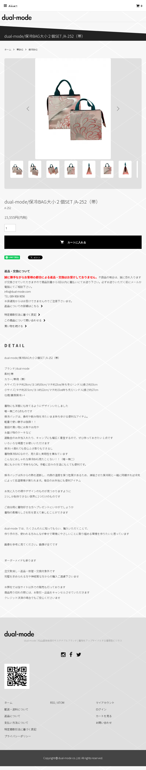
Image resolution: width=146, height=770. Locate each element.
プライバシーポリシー (17, 736)
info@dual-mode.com (17, 291)
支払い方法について (16, 722)
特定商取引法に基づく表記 (20, 314)
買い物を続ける (13, 326)
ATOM (60, 703)
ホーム (7, 49)
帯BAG (20, 49)
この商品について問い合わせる (23, 320)
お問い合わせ (104, 722)
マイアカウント (105, 703)
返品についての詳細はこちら (21, 306)
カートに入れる (76, 242)
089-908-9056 (17, 296)
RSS (52, 703)
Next (118, 109)
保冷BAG (33, 49)
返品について (12, 716)
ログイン (101, 709)
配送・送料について (16, 709)
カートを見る (104, 716)
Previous (28, 109)
